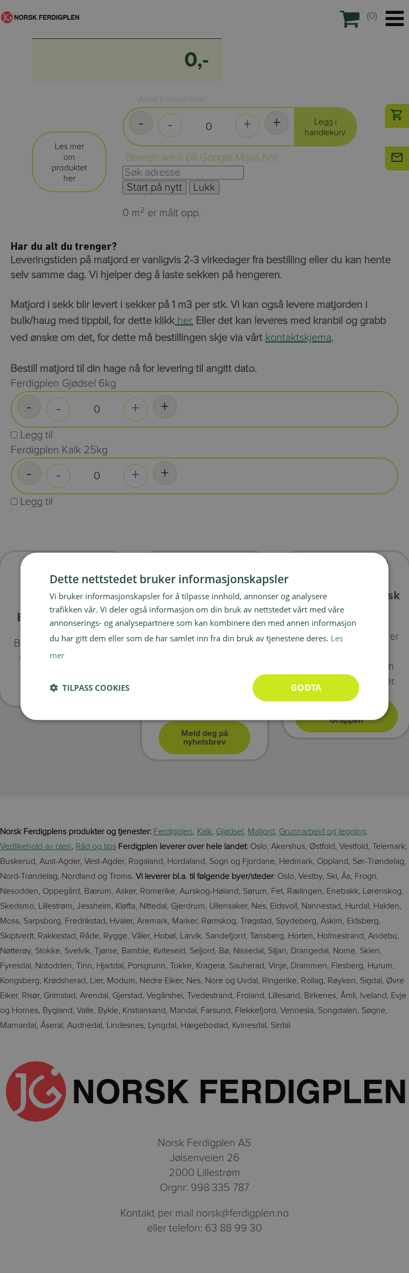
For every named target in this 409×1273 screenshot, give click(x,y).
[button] (89, 687)
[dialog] (204, 636)
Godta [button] (306, 687)
